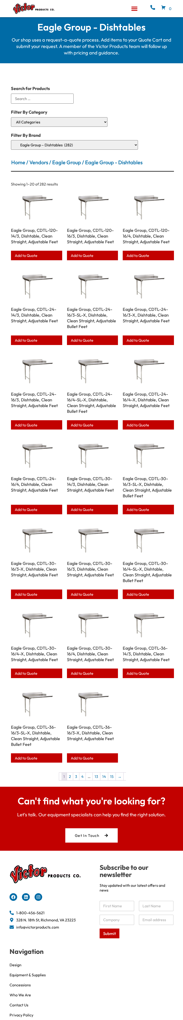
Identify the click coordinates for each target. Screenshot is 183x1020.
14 (104, 776)
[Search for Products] (42, 99)
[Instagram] (38, 897)
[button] (134, 9)
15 (112, 776)
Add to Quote (26, 255)
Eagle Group (66, 162)
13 (96, 776)
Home (18, 162)
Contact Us (19, 1005)
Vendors (38, 162)
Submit (109, 933)
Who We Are (20, 995)
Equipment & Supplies (28, 974)
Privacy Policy (21, 1015)
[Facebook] (13, 897)
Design (15, 964)
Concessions (20, 985)
